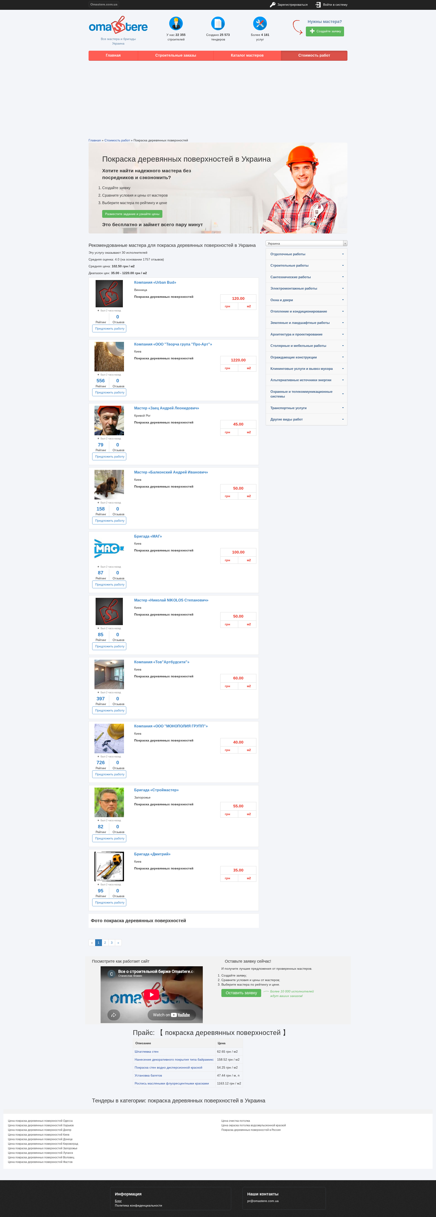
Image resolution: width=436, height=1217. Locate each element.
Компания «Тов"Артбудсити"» (161, 662)
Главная (113, 55)
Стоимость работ (314, 55)
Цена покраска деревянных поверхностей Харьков (41, 1125)
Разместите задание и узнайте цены (132, 214)
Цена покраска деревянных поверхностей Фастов (40, 1162)
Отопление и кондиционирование (298, 311)
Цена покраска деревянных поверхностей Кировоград (43, 1143)
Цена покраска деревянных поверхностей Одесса (40, 1120)
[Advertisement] (218, 96)
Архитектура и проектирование (296, 334)
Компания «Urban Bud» (155, 282)
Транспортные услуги (288, 408)
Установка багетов (148, 1075)
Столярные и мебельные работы (298, 346)
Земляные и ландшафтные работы (300, 323)
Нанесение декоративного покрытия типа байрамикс (174, 1059)
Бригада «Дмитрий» (152, 854)
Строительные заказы (175, 55)
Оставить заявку (241, 993)
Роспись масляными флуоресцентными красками (172, 1083)
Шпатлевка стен (147, 1051)
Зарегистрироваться (292, 4)
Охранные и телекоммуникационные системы (301, 394)
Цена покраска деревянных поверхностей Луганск (40, 1152)
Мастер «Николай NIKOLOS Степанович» (171, 600)
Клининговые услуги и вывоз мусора (301, 369)
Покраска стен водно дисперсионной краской (168, 1067)
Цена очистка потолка (235, 1120)
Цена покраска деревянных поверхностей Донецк (40, 1139)
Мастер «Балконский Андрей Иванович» (171, 472)
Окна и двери (281, 300)
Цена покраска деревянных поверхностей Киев (38, 1134)
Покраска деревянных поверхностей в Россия (251, 1130)
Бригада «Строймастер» (156, 790)
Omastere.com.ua (103, 4)
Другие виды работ (286, 419)
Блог (118, 1201)
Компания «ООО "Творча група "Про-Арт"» (173, 344)
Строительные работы (289, 265)
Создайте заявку (328, 31)
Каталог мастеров (247, 55)
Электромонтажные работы (293, 288)
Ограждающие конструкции (293, 357)
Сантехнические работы (290, 277)
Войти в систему (334, 4)
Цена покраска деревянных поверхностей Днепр (39, 1130)
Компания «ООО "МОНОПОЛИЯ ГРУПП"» (171, 726)
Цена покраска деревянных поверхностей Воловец (41, 1157)
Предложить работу (109, 328)
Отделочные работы (287, 254)
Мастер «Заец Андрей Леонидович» (166, 408)
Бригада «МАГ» (148, 536)
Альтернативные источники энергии (300, 380)
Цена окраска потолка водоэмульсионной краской (253, 1125)
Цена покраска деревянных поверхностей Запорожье (42, 1148)
